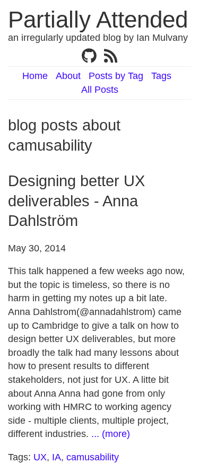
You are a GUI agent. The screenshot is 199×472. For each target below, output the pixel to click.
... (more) (110, 434)
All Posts (99, 89)
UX (40, 457)
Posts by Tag (116, 76)
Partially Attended (98, 19)
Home (35, 76)
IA (56, 457)
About (68, 76)
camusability (92, 457)
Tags (161, 76)
